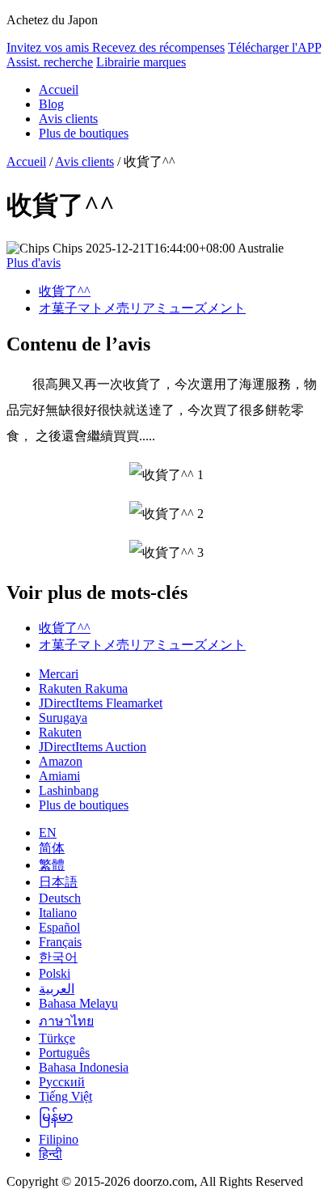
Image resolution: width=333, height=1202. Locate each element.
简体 (52, 848)
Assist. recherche (49, 62)
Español (59, 927)
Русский (62, 1082)
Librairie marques (141, 62)
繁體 (52, 865)
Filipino (58, 1139)
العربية (56, 989)
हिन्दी (50, 1154)
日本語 (58, 882)
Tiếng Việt (65, 1096)
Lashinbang (69, 790)
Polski (54, 973)
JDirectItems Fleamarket (100, 703)
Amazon (60, 761)
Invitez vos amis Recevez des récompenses (115, 47)
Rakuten (60, 732)
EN (48, 832)
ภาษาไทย (66, 1021)
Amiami (59, 776)
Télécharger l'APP (274, 47)
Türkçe (57, 1038)
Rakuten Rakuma (83, 688)
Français (60, 942)
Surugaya (63, 717)
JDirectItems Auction (92, 747)
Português (64, 1053)
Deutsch (60, 898)
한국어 (58, 957)
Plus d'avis (33, 263)
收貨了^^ (65, 291)
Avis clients (68, 118)
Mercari (58, 674)
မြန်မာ (56, 1116)
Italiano (58, 913)
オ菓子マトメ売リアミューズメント (142, 308)
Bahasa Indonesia (84, 1067)
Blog (51, 104)
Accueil (58, 89)
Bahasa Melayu (78, 1003)
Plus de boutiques (84, 133)
